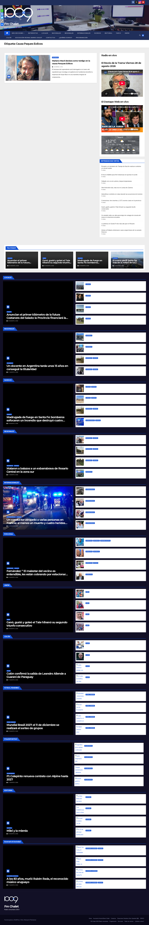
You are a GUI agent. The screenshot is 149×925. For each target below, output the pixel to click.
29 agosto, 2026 (14, 265)
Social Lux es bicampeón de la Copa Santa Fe (101, 708)
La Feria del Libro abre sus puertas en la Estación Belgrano (105, 885)
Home (90, 918)
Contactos (50, 37)
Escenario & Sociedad (91, 848)
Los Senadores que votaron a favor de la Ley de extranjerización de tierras (111, 811)
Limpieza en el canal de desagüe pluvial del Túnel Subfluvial (106, 321)
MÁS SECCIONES (18, 33)
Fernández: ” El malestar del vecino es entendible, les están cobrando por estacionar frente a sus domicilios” (36, 574)
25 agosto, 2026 (13, 731)
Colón (8, 37)
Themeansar (33, 920)
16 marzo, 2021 (58, 66)
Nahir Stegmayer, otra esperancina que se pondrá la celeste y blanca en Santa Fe (111, 760)
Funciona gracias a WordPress (12, 920)
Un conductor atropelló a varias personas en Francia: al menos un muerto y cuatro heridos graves (36, 523)
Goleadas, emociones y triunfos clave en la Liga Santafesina (106, 697)
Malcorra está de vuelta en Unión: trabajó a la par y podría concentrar (109, 617)
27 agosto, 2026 (13, 372)
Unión (127, 33)
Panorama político (105, 540)
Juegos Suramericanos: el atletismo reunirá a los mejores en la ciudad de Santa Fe (112, 771)
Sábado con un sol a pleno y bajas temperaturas (116, 181)
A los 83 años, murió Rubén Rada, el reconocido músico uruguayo (37, 880)
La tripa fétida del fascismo (95, 800)
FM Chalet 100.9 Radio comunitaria (99, 921)
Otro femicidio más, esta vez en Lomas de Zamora (117, 187)
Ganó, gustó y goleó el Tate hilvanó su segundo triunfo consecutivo (56, 262)
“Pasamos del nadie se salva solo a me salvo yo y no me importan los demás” (112, 543)
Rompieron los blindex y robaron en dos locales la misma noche (107, 389)
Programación (82, 37)
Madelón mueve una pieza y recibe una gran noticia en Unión (106, 606)
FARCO (118, 33)
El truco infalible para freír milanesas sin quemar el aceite (119, 174)
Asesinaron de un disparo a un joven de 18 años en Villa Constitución (109, 441)
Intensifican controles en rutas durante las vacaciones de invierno (121, 194)
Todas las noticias (128, 921)
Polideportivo (10, 773)
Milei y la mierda (17, 830)
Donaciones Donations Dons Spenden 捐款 (128, 918)
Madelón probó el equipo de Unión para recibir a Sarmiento (106, 594)
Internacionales (84, 33)
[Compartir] (2, 24)
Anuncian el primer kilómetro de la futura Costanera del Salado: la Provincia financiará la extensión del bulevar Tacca (36, 318)
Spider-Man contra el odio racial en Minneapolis (102, 515)
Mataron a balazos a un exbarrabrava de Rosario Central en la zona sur (37, 470)
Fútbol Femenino (11, 722)
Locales (45, 33)
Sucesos (97, 33)
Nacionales (56, 33)
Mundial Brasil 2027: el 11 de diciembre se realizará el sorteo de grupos (33, 726)
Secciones (120, 921)
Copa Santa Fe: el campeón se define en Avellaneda (103, 719)
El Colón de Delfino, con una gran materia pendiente (103, 680)
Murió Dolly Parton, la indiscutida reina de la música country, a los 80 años (111, 862)
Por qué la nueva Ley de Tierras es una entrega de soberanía (106, 822)
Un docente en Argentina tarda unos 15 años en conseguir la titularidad (37, 367)
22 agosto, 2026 (13, 577)
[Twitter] (2, 17)
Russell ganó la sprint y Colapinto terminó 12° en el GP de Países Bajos (108, 782)
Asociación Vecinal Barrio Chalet (28, 37)
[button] (140, 35)
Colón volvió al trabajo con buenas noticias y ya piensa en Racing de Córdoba (112, 669)
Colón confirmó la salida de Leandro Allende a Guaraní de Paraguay (36, 675)
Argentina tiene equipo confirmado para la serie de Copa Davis (105, 748)
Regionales (69, 33)
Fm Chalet (11, 24)
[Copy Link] (2, 21)
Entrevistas (33, 33)
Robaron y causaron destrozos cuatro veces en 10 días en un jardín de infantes (112, 400)
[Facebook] (2, 14)
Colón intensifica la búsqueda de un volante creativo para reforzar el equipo (111, 657)
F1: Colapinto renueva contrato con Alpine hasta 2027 (37, 777)
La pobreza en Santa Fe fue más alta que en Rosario (118, 223)
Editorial (108, 33)
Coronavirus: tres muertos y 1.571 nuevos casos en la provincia (121, 200)
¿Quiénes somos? (65, 37)
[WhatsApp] (2, 10)
